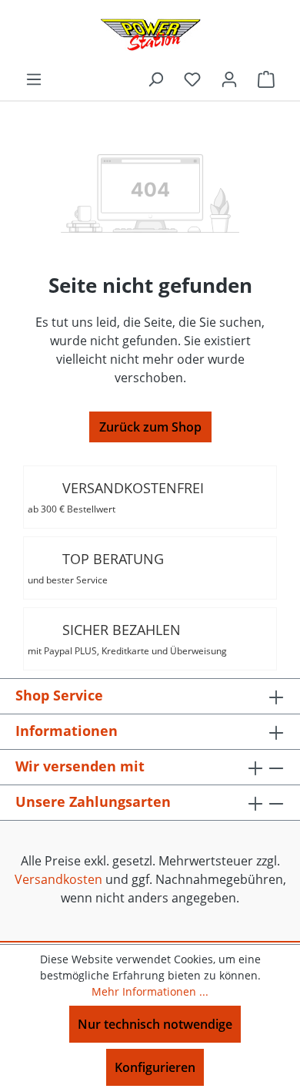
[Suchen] (155, 78)
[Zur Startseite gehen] (150, 34)
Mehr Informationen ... (150, 991)
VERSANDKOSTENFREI (116, 497)
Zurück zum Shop (150, 426)
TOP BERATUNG (96, 567)
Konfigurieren (155, 1067)
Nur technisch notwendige (155, 1024)
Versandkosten (58, 879)
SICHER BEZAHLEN (127, 638)
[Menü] (33, 78)
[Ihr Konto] (229, 78)
